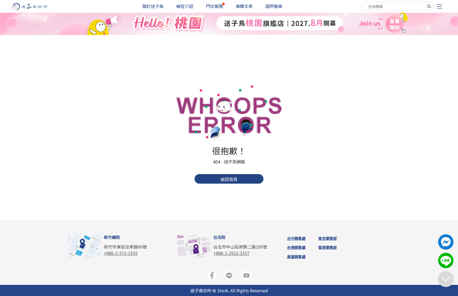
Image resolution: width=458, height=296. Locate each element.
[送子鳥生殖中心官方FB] (212, 276)
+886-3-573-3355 (121, 253)
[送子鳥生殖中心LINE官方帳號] (229, 276)
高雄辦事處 (296, 256)
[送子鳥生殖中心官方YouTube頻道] (246, 276)
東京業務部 (327, 238)
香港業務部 (327, 247)
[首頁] (35, 6)
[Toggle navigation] (439, 6)
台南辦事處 (296, 247)
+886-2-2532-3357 (231, 253)
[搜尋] (429, 6)
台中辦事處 (296, 238)
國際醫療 (273, 6)
